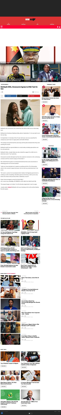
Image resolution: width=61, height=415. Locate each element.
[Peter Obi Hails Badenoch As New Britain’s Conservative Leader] (10, 258)
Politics (37, 230)
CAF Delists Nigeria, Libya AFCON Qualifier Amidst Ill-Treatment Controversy (9, 403)
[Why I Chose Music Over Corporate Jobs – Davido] (10, 315)
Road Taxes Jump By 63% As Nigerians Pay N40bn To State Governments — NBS (28, 267)
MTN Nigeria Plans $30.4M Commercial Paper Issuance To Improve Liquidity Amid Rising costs (10, 249)
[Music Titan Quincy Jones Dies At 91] (10, 280)
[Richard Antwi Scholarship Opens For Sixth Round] (51, 91)
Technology (15, 246)
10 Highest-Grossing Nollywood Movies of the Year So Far (30, 290)
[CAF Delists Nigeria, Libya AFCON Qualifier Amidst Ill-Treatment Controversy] (10, 395)
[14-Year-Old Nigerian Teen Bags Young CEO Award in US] (10, 225)
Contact (59, 411)
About (55, 411)
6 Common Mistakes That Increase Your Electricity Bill (30, 383)
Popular (23, 24)
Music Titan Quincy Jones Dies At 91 (30, 278)
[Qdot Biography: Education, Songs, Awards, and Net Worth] (51, 110)
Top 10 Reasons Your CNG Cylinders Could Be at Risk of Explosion (30, 364)
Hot (37, 24)
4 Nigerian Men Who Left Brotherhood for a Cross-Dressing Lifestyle (51, 200)
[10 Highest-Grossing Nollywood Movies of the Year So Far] (10, 292)
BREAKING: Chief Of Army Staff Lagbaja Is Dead (29, 232)
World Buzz (11, 230)
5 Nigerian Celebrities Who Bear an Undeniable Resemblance (51, 180)
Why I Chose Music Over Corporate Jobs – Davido (31, 313)
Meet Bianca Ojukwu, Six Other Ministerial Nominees (9, 383)
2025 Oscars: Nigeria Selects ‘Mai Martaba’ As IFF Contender (30, 325)
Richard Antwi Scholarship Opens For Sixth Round (50, 98)
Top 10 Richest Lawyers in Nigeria (9, 363)
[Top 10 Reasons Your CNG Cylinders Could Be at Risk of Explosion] (30, 356)
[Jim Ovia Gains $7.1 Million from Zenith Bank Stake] (30, 395)
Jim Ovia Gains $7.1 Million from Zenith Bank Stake (29, 402)
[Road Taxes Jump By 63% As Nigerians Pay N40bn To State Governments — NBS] (30, 258)
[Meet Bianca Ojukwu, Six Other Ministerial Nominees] (10, 375)
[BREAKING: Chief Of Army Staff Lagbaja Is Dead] (30, 55)
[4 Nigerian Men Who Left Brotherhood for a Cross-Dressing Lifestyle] (51, 192)
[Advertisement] (30, 8)
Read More (24, 367)
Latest (8, 24)
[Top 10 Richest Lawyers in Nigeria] (10, 356)
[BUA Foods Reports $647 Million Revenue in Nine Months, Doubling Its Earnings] (45, 73)
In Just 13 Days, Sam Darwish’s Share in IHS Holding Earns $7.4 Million (50, 161)
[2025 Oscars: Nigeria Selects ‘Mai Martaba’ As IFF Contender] (10, 327)
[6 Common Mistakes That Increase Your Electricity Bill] (30, 375)
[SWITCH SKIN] (57, 27)
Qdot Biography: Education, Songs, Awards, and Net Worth (51, 117)
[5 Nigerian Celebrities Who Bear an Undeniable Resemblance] (51, 173)
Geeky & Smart (4, 230)
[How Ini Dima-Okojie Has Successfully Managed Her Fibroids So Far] (10, 304)
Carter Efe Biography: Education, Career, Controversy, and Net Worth (51, 136)
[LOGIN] (59, 27)
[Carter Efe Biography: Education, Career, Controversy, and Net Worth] (51, 129)
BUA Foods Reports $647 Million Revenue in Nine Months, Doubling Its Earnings (30, 249)
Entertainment (11, 273)
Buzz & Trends (30, 230)
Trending (52, 24)
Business (9, 246)
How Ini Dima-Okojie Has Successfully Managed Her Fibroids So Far (31, 302)
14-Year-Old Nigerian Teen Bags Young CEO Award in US (9, 232)
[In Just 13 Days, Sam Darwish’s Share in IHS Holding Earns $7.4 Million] (51, 153)
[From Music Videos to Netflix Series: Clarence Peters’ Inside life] (10, 339)
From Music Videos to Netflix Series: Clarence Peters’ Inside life (30, 336)
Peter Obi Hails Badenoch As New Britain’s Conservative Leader (9, 266)
